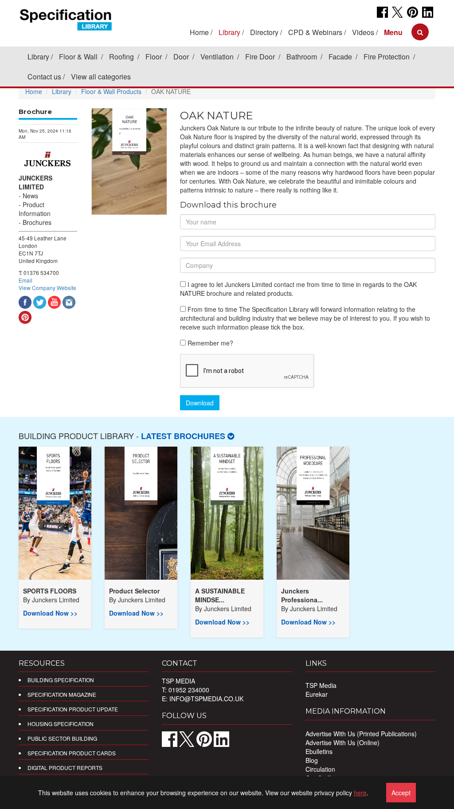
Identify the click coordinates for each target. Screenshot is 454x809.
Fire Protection (387, 56)
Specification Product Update (72, 709)
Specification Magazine (61, 694)
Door (182, 56)
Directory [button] (264, 32)
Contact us (44, 76)
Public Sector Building (62, 738)
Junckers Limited (35, 182)
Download (200, 402)
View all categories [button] (101, 76)
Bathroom (302, 56)
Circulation (320, 769)
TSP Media (321, 685)
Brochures (37, 222)
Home (199, 32)
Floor (154, 56)
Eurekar (316, 694)
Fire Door (261, 56)
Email (25, 280)
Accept (401, 792)
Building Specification (60, 679)
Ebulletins (319, 751)
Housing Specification (60, 723)
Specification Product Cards (71, 753)
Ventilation (217, 56)
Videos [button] (363, 32)
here (360, 792)
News (30, 195)
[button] (393, 32)
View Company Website (47, 287)
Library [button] (229, 32)
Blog (311, 760)
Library (38, 56)
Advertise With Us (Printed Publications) (361, 733)
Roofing (122, 56)
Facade (341, 56)
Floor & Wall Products (111, 91)
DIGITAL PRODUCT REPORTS (64, 767)
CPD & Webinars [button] (315, 32)
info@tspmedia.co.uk (206, 698)
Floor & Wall (79, 56)
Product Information (35, 209)
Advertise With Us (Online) (342, 742)
